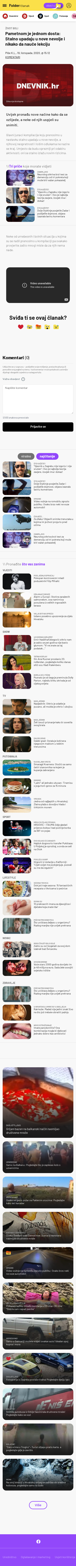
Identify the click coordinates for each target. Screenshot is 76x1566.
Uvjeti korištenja (65, 1557)
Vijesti (31, 16)
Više (38, 1505)
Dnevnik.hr (13, 16)
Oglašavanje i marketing (35, 1557)
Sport (46, 16)
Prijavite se (38, 427)
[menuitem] (69, 5)
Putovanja (63, 16)
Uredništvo (9, 1557)
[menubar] (69, 5)
